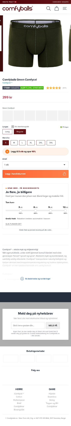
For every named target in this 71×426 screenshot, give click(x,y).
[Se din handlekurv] (56, 8)
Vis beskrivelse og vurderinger (38, 279)
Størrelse (6, 138)
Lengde (5, 126)
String (52, 400)
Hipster (52, 393)
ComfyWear (19, 406)
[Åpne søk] (48, 8)
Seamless (52, 396)
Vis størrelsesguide (22, 126)
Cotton (19, 396)
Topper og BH (52, 403)
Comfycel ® (7, 82)
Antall (4, 159)
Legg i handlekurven (15, 173)
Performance (19, 400)
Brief (19, 403)
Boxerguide (19, 409)
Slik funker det (13, 223)
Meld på (53, 325)
